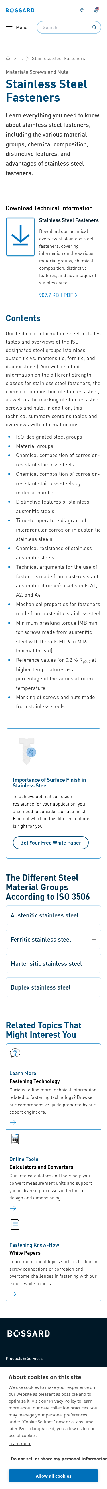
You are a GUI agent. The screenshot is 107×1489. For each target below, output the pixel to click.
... (21, 58)
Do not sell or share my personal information (51, 1458)
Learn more (20, 1443)
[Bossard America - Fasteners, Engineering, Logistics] (8, 58)
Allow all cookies (53, 1476)
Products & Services (24, 1358)
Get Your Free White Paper (50, 842)
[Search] (94, 27)
